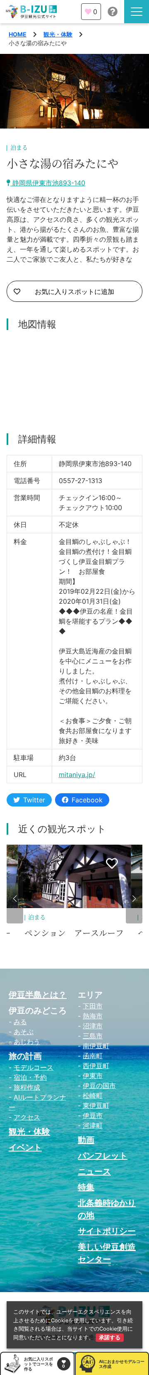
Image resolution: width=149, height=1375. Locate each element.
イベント (25, 1147)
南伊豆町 (96, 1046)
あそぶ (24, 1032)
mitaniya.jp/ (77, 774)
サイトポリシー (107, 1231)
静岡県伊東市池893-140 (47, 183)
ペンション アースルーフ (74, 933)
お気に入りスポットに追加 (74, 291)
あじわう (27, 1041)
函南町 (93, 1056)
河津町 (93, 1125)
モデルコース (33, 1067)
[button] (15, 898)
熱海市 (93, 1016)
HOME (17, 34)
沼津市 (93, 1026)
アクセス (27, 1117)
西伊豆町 (96, 1066)
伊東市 (93, 1075)
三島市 (93, 1036)
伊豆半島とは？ (38, 995)
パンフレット (102, 1156)
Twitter (34, 800)
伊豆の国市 (99, 1085)
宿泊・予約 (30, 1077)
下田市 (93, 1006)
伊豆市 (93, 1115)
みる (20, 1022)
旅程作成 (27, 1087)
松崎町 (93, 1095)
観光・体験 (57, 34)
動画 (86, 1140)
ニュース (94, 1171)
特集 (86, 1187)
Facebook (87, 800)
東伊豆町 (96, 1105)
